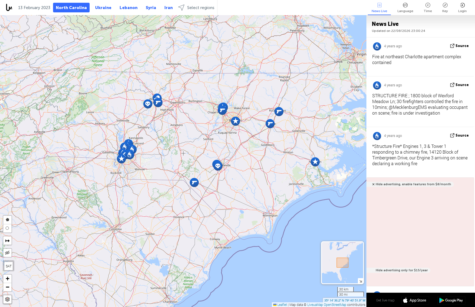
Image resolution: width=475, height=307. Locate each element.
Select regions (200, 7)
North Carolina (71, 7)
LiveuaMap (315, 304)
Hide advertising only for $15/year (402, 270)
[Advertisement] (419, 235)
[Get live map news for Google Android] (451, 301)
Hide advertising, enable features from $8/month (413, 184)
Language (405, 11)
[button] (124, 147)
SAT (9, 266)
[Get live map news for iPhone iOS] (415, 301)
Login (462, 11)
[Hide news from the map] (7, 253)
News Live (379, 11)
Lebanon (128, 7)
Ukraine (103, 7)
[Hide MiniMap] (360, 280)
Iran (168, 7)
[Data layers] (7, 299)
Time (428, 11)
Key (445, 11)
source (462, 46)
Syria (151, 7)
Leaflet (282, 304)
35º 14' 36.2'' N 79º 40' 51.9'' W (344, 300)
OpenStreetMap (335, 304)
